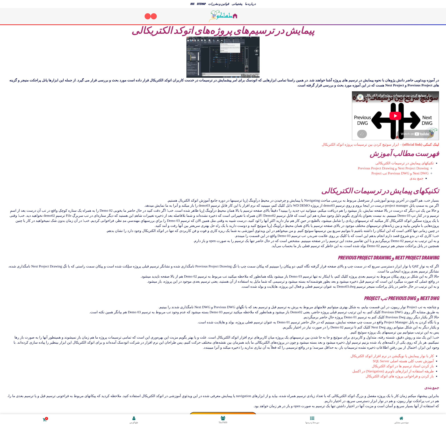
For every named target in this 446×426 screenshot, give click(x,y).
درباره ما (250, 4)
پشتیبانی (237, 4)
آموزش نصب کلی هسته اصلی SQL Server (403, 361)
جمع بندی (416, 178)
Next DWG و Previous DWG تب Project (400, 173)
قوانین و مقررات (218, 4)
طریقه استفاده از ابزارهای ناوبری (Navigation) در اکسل (393, 371)
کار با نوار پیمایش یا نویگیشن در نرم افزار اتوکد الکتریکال (392, 356)
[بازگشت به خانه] (223, 16)
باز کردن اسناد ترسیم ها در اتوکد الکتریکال (403, 366)
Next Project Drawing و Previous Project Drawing (393, 168)
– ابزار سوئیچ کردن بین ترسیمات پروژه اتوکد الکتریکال (380, 144)
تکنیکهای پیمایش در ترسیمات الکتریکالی (404, 163)
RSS (192, 4)
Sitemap (201, 4)
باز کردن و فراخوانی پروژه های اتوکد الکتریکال (400, 376)
